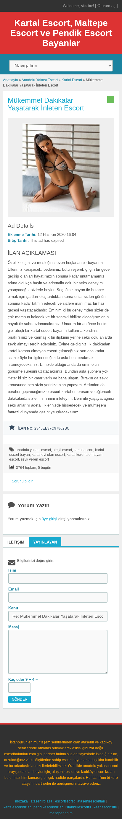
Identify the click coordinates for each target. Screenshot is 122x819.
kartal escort (83, 450)
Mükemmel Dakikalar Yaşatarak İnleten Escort (46, 104)
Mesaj (13, 627)
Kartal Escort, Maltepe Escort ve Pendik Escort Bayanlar (61, 33)
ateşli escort (62, 450)
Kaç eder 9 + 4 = (23, 679)
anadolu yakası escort (33, 450)
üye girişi (49, 519)
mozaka (21, 801)
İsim (12, 570)
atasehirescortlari (91, 801)
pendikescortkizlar (48, 807)
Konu (13, 608)
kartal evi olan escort (48, 455)
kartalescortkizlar (17, 807)
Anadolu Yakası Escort (40, 80)
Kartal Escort (72, 80)
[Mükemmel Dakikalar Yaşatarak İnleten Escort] (61, 214)
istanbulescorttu (78, 807)
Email (13, 589)
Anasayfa (10, 80)
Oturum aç (107, 6)
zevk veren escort (35, 459)
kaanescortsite (105, 807)
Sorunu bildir (22, 481)
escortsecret (65, 801)
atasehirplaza (41, 801)
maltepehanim (61, 813)
